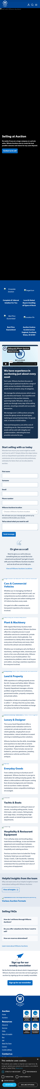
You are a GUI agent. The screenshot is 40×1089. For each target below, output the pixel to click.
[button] (20, 1080)
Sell (3, 1040)
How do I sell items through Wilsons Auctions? (17, 921)
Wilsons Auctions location (12, 508)
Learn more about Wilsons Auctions (15, 946)
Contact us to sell (9, 151)
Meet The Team (7, 1044)
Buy (3, 1037)
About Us (5, 1025)
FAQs (3, 1031)
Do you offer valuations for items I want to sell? (20, 930)
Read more (19, 1068)
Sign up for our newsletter (20, 983)
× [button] (37, 1059)
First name (6, 472)
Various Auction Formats (14, 901)
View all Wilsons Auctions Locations (19, 569)
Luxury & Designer (14, 720)
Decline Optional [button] (27, 1085)
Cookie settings (7, 1050)
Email (4, 490)
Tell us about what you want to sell (15, 521)
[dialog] (20, 1073)
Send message (9, 534)
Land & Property (13, 676)
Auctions (5, 1017)
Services (4, 1028)
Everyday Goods (13, 768)
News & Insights (7, 1034)
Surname (5, 481)
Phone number (7, 499)
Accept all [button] (9, 1085)
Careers (4, 1047)
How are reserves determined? (16, 938)
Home (4, 1014)
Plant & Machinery (14, 622)
